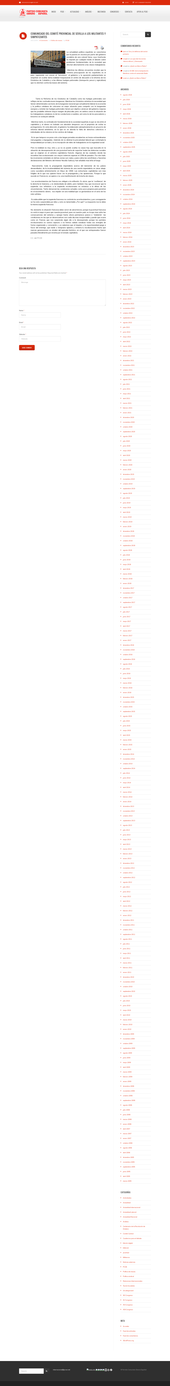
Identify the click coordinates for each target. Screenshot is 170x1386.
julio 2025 (126, 156)
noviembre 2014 (129, 759)
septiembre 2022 (129, 318)
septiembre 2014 (129, 768)
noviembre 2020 (129, 422)
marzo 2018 (127, 574)
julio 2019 (126, 498)
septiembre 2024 (129, 204)
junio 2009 (126, 1058)
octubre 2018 (127, 541)
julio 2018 (126, 555)
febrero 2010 (127, 1024)
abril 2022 (126, 341)
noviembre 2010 (129, 982)
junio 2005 (126, 1171)
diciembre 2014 (128, 754)
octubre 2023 (127, 256)
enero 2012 (127, 915)
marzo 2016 (127, 683)
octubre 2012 (127, 873)
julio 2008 (126, 1110)
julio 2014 (126, 773)
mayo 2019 (127, 507)
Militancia (102, 11)
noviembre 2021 (129, 365)
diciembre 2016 (128, 645)
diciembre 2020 (128, 417)
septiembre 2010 (129, 991)
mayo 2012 (127, 896)
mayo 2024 (127, 223)
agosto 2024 (127, 209)
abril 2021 (126, 398)
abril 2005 (126, 1176)
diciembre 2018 (128, 531)
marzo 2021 (127, 403)
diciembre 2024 (128, 190)
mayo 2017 (127, 621)
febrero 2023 (127, 294)
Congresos (114, 11)
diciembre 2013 (128, 806)
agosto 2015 (127, 716)
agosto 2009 (127, 1053)
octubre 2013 (127, 816)
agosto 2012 (127, 882)
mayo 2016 (127, 678)
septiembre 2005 (129, 1167)
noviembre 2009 (129, 1039)
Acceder (126, 1326)
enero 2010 (127, 1029)
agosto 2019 (127, 493)
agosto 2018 (127, 550)
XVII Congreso (128, 1309)
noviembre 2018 (129, 536)
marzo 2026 (127, 119)
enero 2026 (127, 128)
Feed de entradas (129, 1331)
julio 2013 (126, 830)
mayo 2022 (127, 337)
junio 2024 (126, 218)
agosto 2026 (127, 95)
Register (148, 2)
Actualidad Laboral (129, 1212)
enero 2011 (127, 972)
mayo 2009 (127, 1062)
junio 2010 (126, 1005)
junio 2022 (126, 332)
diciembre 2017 (128, 588)
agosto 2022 (127, 322)
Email (21, 322)
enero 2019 (127, 526)
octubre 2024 (127, 199)
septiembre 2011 (129, 934)
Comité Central (128, 1234)
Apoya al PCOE (142, 11)
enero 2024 (127, 242)
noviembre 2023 (129, 251)
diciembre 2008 (128, 1086)
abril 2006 (126, 1152)
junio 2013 (126, 835)
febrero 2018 (127, 579)
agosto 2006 (127, 1148)
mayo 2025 (127, 166)
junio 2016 (126, 673)
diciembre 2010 (128, 977)
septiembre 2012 (129, 877)
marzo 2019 (127, 517)
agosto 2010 (127, 996)
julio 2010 (126, 1001)
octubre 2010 (127, 986)
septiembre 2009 (129, 1048)
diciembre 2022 (128, 303)
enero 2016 (127, 692)
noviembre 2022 (129, 308)
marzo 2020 (127, 460)
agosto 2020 (127, 436)
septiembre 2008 (129, 1100)
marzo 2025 (127, 175)
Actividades (127, 1198)
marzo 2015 (127, 740)
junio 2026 (126, 104)
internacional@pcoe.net (61, 1370)
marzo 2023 (127, 289)
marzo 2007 (127, 1134)
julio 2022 (126, 327)
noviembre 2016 (129, 650)
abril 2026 (126, 114)
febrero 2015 (127, 745)
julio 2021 (126, 384)
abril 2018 (126, 569)
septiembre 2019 (129, 488)
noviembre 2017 (129, 593)
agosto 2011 (127, 939)
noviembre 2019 (129, 479)
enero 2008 (127, 1124)
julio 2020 (126, 441)
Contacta (128, 11)
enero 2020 (127, 469)
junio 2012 (126, 892)
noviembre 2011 (129, 925)
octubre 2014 (127, 764)
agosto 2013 (127, 825)
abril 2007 (126, 1129)
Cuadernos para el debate (132, 1238)
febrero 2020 (127, 465)
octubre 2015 (127, 707)
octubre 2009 (127, 1043)
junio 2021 (126, 389)
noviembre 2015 (129, 702)
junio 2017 (126, 617)
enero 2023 (127, 299)
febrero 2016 (127, 688)
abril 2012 (126, 901)
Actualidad (74, 11)
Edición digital (128, 1243)
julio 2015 (126, 721)
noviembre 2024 (129, 194)
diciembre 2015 (128, 697)
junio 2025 (126, 161)
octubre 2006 (127, 1143)
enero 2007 (127, 1138)
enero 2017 (127, 640)
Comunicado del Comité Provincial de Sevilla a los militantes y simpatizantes (68, 35)
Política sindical (128, 1276)
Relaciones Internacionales (132, 1281)
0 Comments (43, 40)
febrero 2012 (127, 911)
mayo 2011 (127, 953)
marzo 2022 (127, 346)
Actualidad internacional (131, 1207)
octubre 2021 (127, 370)
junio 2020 (126, 446)
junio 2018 (126, 560)
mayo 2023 (127, 280)
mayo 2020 (127, 451)
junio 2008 (126, 1115)
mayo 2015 (127, 730)
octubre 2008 (127, 1096)
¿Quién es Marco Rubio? (138, 66)
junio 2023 (126, 275)
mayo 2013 (127, 839)
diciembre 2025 (128, 133)
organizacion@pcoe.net (30, 2)
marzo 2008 (127, 1119)
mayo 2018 (127, 564)
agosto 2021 (127, 379)
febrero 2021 (127, 408)
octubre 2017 (127, 598)
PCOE (62, 11)
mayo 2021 (127, 394)
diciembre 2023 (128, 247)
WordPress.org (128, 1340)
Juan (124, 51)
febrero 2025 (127, 180)
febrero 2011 (127, 967)
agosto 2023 (127, 266)
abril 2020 (126, 455)
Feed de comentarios (130, 1336)
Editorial (126, 1248)
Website (22, 334)
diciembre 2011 (128, 920)
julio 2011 (126, 944)
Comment (22, 278)
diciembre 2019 (128, 474)
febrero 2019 (127, 522)
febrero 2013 (127, 854)
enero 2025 (127, 185)
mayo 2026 (127, 109)
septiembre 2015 (129, 711)
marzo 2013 (127, 849)
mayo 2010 (127, 1010)
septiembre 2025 (129, 147)
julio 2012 (126, 887)
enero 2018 (127, 583)
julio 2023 (126, 270)
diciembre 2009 (128, 1034)
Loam (125, 78)
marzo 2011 (127, 963)
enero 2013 (127, 858)
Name (21, 310)
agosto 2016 (127, 664)
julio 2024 (126, 213)
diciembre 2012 (128, 863)
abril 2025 (126, 171)
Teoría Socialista (129, 1286)
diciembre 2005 (128, 1157)
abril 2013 (126, 844)
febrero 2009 (127, 1077)
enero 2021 (127, 413)
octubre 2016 (127, 654)
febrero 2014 (127, 797)
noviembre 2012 (129, 868)
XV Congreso (127, 1300)
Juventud (126, 1253)
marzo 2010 (127, 1020)
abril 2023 (126, 285)
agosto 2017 (127, 607)
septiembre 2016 (129, 659)
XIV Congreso (128, 1295)
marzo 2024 (127, 232)
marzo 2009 (127, 1072)
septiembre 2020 (129, 432)
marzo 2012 (127, 906)
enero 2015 (127, 749)
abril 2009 (126, 1067)
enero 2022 (127, 356)
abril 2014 (126, 787)
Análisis (88, 11)
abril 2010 (126, 1015)
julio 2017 (126, 612)
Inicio (53, 11)
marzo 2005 (127, 1181)
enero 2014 (127, 801)
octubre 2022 (127, 313)
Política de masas (56, 40)
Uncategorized (128, 1290)
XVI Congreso (128, 1305)
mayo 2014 (127, 783)
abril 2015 (126, 735)
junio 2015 (126, 726)
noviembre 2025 (129, 137)
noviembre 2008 (129, 1091)
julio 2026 (126, 100)
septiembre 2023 (129, 261)
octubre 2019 (127, 484)
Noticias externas (129, 1262)
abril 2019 (126, 512)
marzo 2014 (127, 792)
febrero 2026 (127, 123)
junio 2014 (126, 778)
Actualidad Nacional (130, 1217)
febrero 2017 (127, 635)
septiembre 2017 (129, 602)
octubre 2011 (127, 930)
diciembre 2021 (128, 360)
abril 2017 (126, 626)
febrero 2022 (127, 351)
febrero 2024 (127, 237)
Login (126, 2)
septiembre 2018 (129, 545)
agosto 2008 (127, 1105)
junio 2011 (126, 949)
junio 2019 (126, 503)
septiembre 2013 (129, 820)
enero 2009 (127, 1081)
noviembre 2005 (129, 1162)
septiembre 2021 (129, 375)
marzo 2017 (127, 631)
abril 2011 (126, 958)
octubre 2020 (127, 427)
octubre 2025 (127, 142)
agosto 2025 (127, 152)
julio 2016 (126, 669)
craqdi (125, 59)
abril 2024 (126, 228)
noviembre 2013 (129, 811)
